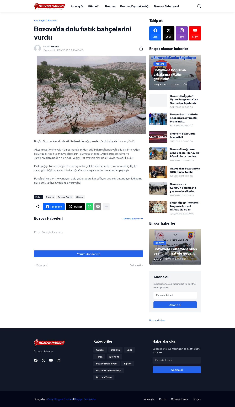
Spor (129, 349)
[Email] (97, 206)
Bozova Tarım (104, 377)
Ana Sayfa (39, 20)
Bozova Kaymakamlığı (134, 6)
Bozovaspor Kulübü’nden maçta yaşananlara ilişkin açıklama (183, 187)
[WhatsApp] (89, 206)
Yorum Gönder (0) (88, 254)
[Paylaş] (139, 48)
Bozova (110, 6)
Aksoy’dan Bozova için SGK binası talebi (185, 170)
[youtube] (51, 360)
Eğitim (127, 363)
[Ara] (197, 6)
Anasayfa (77, 6)
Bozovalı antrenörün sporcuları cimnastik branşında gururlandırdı (183, 118)
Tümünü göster (131, 218)
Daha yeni (41, 265)
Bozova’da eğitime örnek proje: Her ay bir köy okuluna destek (184, 152)
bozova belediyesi (106, 363)
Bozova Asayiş (65, 197)
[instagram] (58, 360)
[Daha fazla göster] (106, 206)
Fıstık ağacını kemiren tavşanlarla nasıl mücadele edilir (184, 206)
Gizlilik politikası (179, 399)
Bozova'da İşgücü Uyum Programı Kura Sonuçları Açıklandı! (184, 99)
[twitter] (43, 360)
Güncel (93, 6)
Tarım (99, 356)
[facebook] (36, 360)
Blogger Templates (85, 399)
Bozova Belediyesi (166, 6)
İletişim (197, 399)
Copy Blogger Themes (60, 399)
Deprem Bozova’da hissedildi (182, 135)
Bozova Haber (157, 320)
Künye (162, 399)
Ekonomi (114, 356)
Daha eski (135, 265)
